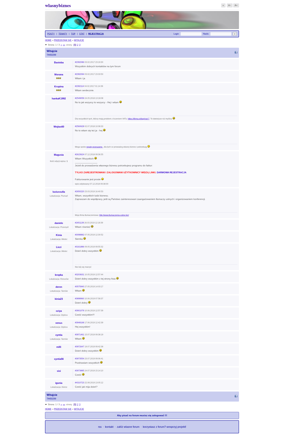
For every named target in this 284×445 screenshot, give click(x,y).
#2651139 (79, 223)
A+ (236, 5)
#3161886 (79, 247)
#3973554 (79, 358)
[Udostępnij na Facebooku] (236, 53)
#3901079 (79, 310)
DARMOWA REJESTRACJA (171, 172)
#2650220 (79, 191)
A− (229, 5)
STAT (81, 34)
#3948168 (79, 322)
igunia (58, 382)
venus (58, 322)
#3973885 (79, 370)
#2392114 (79, 86)
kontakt (109, 426)
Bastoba (59, 62)
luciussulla (59, 191)
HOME (48, 40)
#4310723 (79, 382)
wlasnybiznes (58, 5)
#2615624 (79, 154)
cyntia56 (59, 358)
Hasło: (206, 34)
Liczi (58, 247)
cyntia (58, 334)
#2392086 (79, 62)
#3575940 (79, 286)
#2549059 (79, 98)
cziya (59, 310)
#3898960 (79, 298)
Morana (58, 74)
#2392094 (79, 74)
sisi (59, 370)
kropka (59, 274)
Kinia (59, 235)
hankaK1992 (59, 98)
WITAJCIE (79, 40)
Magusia (59, 154)
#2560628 (79, 126)
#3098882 (79, 235)
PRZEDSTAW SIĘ (62, 40)
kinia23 (59, 298)
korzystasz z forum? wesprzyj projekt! (164, 426)
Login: (176, 34)
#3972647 (79, 346)
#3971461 (79, 334)
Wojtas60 (59, 126)
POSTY (51, 34)
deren (59, 286)
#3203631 (79, 274)
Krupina (58, 86)
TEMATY (63, 34)
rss (100, 426)
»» (64, 45)
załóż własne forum (128, 426)
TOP (73, 34)
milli (58, 346)
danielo (59, 223)
